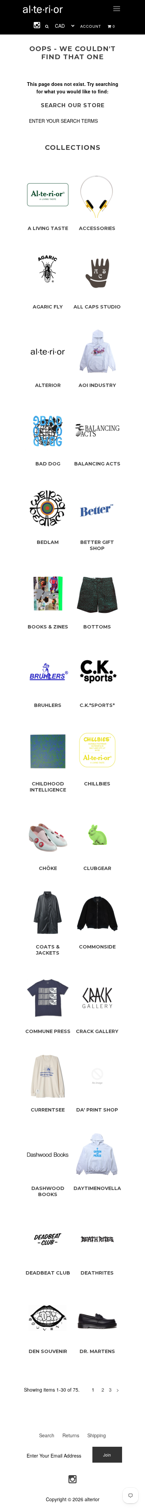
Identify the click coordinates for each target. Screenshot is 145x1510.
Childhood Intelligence (48, 787)
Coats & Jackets (48, 950)
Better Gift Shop (97, 545)
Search (46, 1435)
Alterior (48, 385)
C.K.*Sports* (97, 705)
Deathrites (97, 1273)
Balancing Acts (97, 464)
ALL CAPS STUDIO (97, 307)
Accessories (97, 228)
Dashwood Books (47, 1191)
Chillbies (97, 784)
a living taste (48, 228)
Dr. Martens (97, 1351)
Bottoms (97, 627)
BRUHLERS (47, 705)
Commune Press (47, 1031)
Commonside (97, 947)
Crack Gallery (97, 1031)
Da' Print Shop (97, 1110)
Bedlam (48, 542)
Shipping (96, 1435)
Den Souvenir (48, 1351)
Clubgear (97, 868)
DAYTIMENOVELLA (97, 1188)
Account (90, 26)
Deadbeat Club (48, 1273)
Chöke (48, 868)
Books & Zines (48, 627)
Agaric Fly (48, 307)
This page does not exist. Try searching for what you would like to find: (72, 88)
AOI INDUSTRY (97, 385)
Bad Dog (47, 464)
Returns (70, 1435)
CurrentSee (48, 1110)
